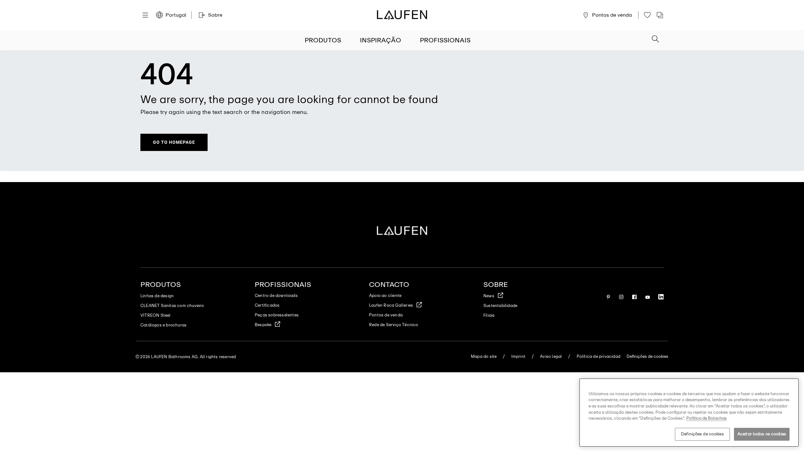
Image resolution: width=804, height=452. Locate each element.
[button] (655, 39)
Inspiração (380, 40)
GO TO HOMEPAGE (174, 142)
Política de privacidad (598, 356)
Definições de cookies (702, 434)
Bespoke (263, 324)
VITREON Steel (155, 315)
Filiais (489, 315)
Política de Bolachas (706, 418)
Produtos (323, 40)
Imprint (518, 356)
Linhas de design (157, 295)
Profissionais (445, 40)
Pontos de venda (386, 315)
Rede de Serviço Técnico (393, 324)
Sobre (495, 284)
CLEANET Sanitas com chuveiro (172, 305)
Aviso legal (551, 356)
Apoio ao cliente (385, 295)
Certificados (267, 305)
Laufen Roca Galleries (391, 305)
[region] (689, 412)
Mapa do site (484, 356)
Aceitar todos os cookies (761, 434)
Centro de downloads (276, 295)
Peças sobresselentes (277, 315)
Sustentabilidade (500, 305)
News (488, 295)
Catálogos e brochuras (163, 325)
